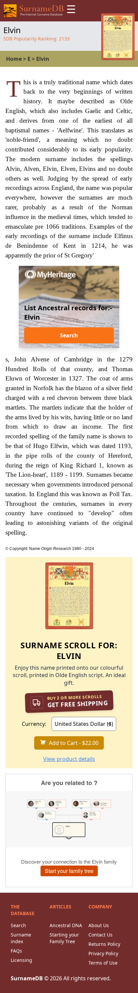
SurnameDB (27, 978)
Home (14, 59)
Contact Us (100, 934)
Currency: (34, 724)
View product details (69, 759)
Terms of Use (103, 963)
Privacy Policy (103, 953)
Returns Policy (104, 944)
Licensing (21, 960)
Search (69, 335)
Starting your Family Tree (64, 938)
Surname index (21, 938)
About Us (98, 925)
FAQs (16, 951)
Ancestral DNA (66, 925)
